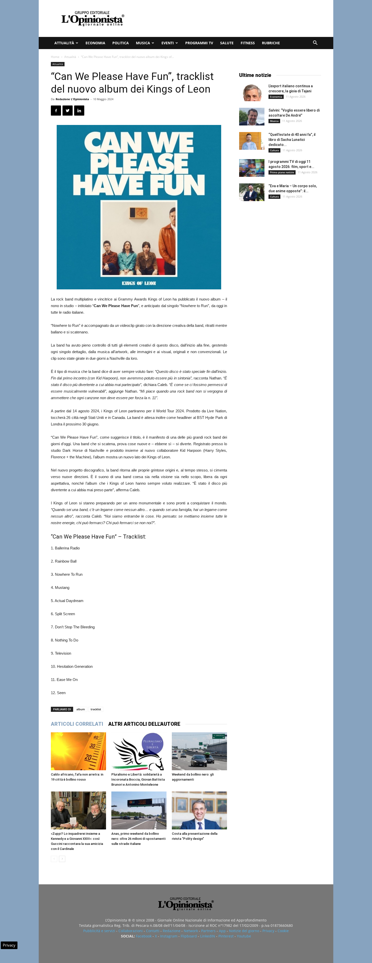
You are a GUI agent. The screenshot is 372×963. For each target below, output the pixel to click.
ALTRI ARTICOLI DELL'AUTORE (144, 724)
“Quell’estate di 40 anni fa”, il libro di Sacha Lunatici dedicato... (292, 140)
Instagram (168, 936)
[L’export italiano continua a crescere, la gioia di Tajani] (251, 92)
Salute (227, 42)
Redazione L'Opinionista (72, 99)
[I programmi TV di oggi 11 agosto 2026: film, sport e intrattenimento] (251, 168)
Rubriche (271, 42)
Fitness (248, 42)
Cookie (283, 930)
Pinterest (226, 936)
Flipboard (189, 936)
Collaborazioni (130, 930)
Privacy (268, 930)
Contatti (152, 930)
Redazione (171, 930)
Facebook (144, 936)
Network (191, 930)
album (80, 709)
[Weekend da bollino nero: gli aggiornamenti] (199, 751)
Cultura (274, 150)
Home (55, 57)
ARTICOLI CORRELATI (77, 724)
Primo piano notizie (282, 172)
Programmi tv (199, 42)
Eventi (167, 42)
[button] (315, 43)
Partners (208, 930)
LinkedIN (207, 936)
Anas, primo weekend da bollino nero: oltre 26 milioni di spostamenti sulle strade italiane (138, 839)
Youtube (244, 936)
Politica (120, 42)
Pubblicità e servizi (99, 930)
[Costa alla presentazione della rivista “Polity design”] (199, 810)
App (222, 930)
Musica (143, 42)
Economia (95, 42)
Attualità (64, 42)
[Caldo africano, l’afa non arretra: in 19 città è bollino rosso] (78, 751)
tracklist (96, 709)
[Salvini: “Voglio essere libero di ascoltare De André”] (251, 116)
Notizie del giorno (244, 930)
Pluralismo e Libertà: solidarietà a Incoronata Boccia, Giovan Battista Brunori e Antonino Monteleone (138, 779)
